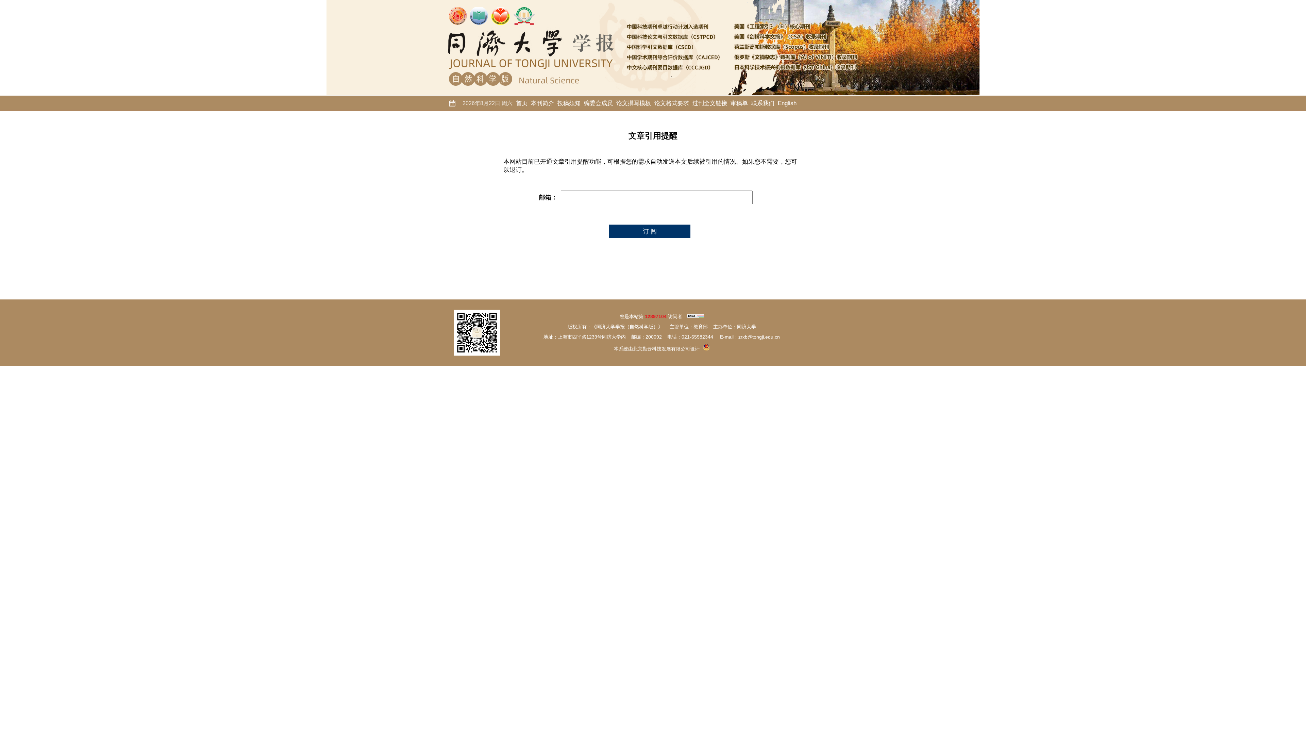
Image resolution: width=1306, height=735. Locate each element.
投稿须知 (569, 103)
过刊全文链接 (709, 103)
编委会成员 (598, 103)
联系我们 (762, 103)
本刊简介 (542, 103)
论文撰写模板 (633, 103)
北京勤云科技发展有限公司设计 (666, 349)
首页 (522, 103)
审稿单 (739, 103)
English (787, 103)
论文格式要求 (671, 103)
